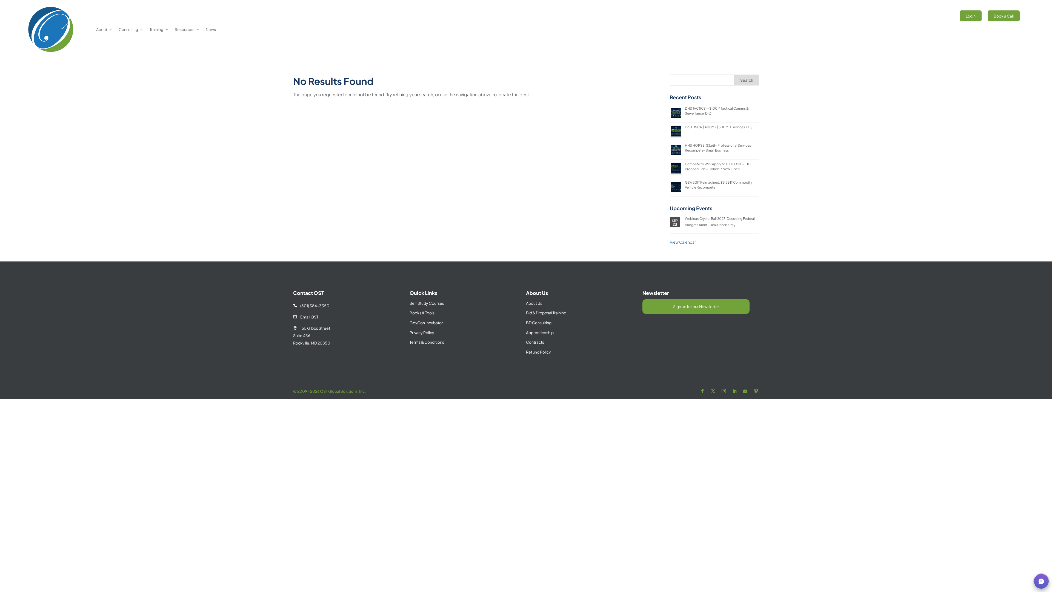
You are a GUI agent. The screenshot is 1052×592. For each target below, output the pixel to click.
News (211, 29)
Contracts (535, 342)
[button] (1041, 581)
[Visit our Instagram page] (724, 391)
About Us (534, 303)
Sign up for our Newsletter (696, 306)
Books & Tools (422, 312)
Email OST (305, 316)
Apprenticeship (540, 332)
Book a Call (1004, 15)
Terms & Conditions (427, 342)
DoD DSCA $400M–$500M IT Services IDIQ (719, 127)
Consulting (128, 29)
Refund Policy (538, 351)
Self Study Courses (427, 303)
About (101, 29)
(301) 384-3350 (311, 305)
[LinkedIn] (734, 391)
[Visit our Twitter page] (713, 391)
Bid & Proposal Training (546, 312)
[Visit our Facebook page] (702, 391)
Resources (184, 29)
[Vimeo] (756, 391)
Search (746, 80)
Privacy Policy (422, 332)
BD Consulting (538, 322)
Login (971, 15)
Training (156, 29)
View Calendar (683, 242)
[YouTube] (745, 391)
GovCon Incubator (426, 322)
